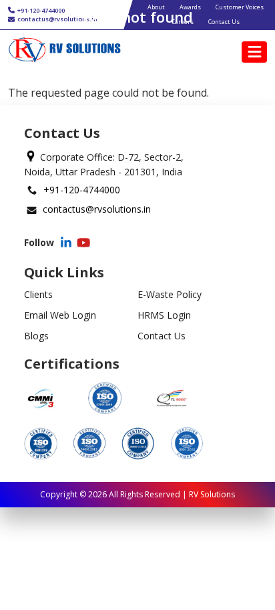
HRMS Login (164, 315)
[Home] (64, 50)
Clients (38, 294)
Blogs (36, 335)
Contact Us (162, 335)
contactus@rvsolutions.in (97, 209)
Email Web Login (60, 315)
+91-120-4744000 (81, 189)
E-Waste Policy (170, 294)
